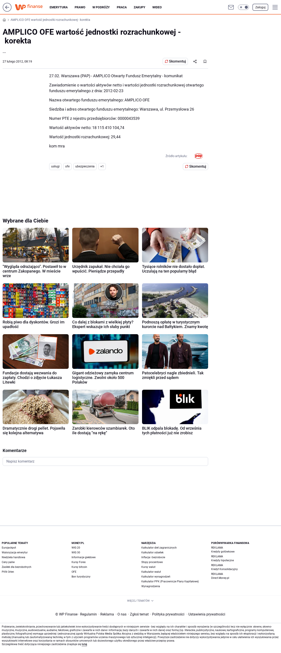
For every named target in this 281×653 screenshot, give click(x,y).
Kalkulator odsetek (152, 552)
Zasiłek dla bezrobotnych (16, 567)
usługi (55, 166)
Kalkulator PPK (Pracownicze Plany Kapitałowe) (170, 581)
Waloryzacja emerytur (15, 552)
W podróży (101, 7)
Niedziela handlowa (13, 557)
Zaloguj (260, 7)
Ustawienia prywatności (206, 614)
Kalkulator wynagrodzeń (155, 576)
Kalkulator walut (151, 571)
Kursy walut (148, 567)
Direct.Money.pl (220, 577)
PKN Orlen (8, 571)
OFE (74, 571)
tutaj (84, 644)
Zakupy (139, 7)
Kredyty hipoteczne (222, 560)
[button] (243, 7)
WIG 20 (76, 547)
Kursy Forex (79, 562)
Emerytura (59, 7)
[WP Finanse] (32, 7)
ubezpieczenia (85, 166)
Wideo (157, 7)
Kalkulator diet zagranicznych (159, 547)
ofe (67, 166)
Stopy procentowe (152, 562)
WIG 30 (76, 552)
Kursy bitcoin (79, 567)
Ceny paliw (8, 562)
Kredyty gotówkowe (222, 551)
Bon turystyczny (81, 576)
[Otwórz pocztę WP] (230, 7)
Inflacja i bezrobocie (153, 557)
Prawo (80, 7)
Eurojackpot (9, 547)
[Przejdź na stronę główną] (7, 10)
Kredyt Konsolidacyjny (224, 569)
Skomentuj (177, 61)
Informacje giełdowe (83, 557)
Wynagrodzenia (150, 586)
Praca (122, 7)
